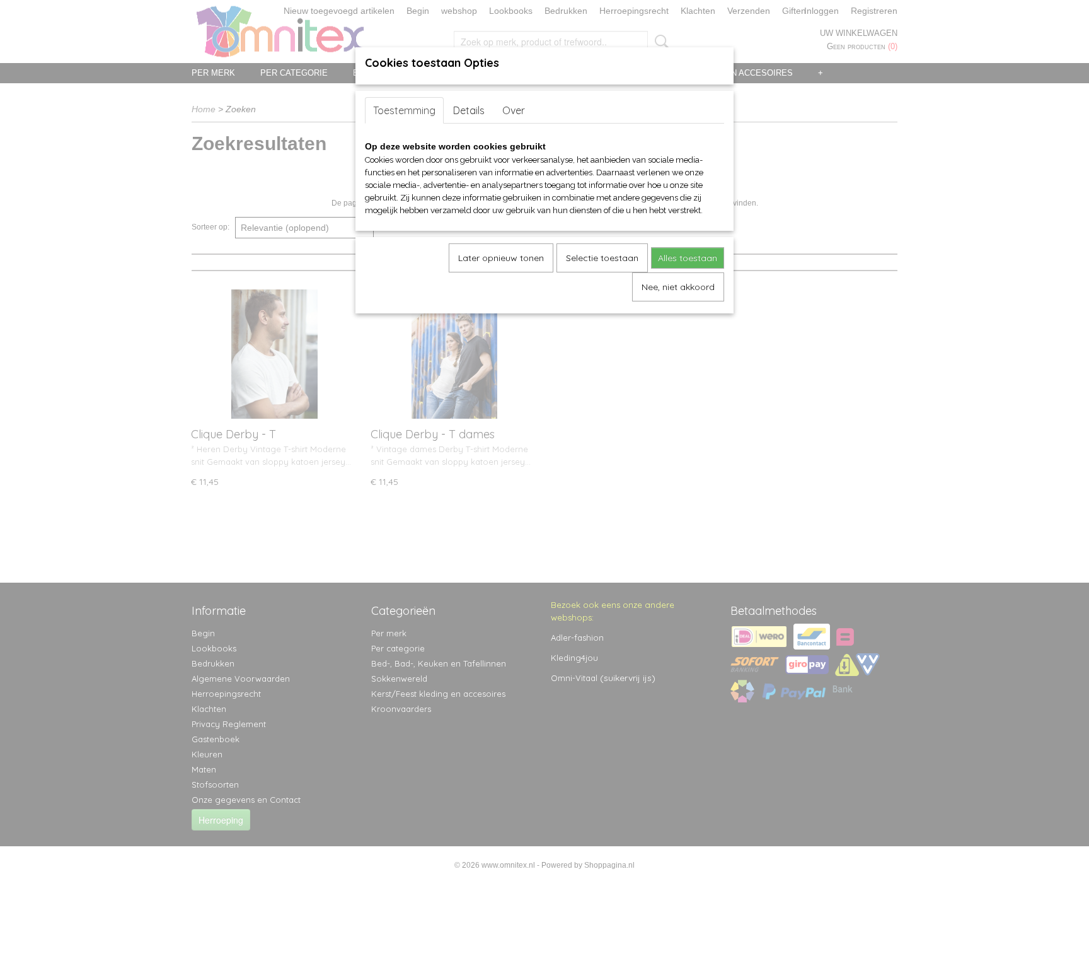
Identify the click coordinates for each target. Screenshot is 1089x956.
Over (513, 110)
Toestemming (404, 110)
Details (469, 110)
